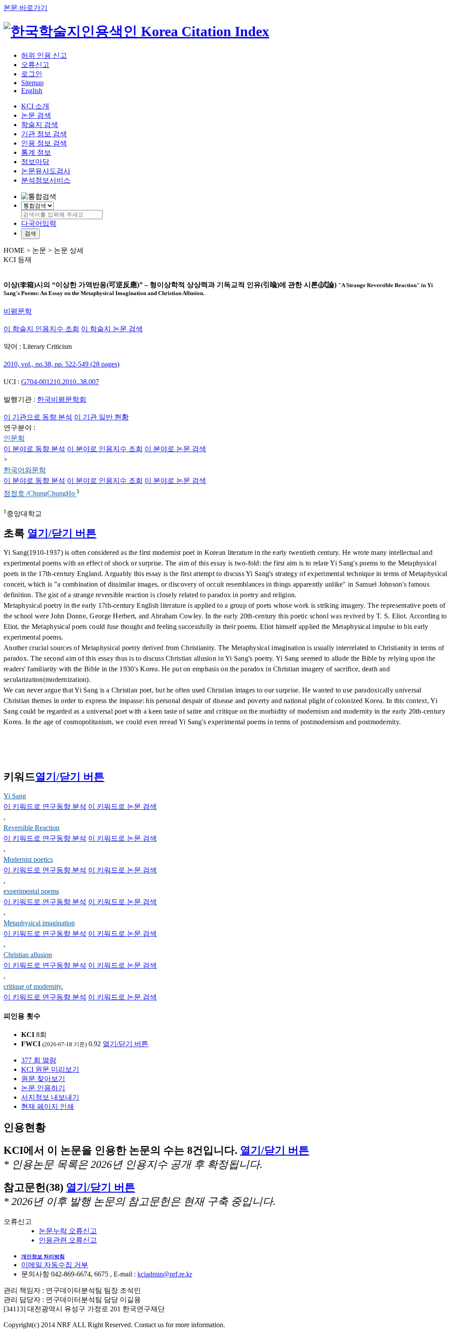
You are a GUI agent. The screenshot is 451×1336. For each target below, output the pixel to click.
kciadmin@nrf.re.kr (164, 1274)
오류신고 (35, 64)
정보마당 (35, 161)
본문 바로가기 (26, 7)
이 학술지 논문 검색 (112, 329)
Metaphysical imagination (39, 923)
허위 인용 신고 (44, 55)
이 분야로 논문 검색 (175, 449)
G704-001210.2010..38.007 (60, 381)
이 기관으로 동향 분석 (38, 417)
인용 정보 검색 (44, 143)
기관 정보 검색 (44, 134)
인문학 (14, 438)
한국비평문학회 (61, 399)
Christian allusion (28, 954)
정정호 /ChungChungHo (40, 494)
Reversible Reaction (31, 827)
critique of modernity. (33, 986)
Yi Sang (15, 796)
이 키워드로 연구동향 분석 (45, 806)
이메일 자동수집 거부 (54, 1265)
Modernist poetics (28, 859)
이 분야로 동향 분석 (34, 449)
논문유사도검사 (45, 171)
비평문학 (18, 311)
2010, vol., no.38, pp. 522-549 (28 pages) (61, 364)
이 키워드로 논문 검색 (122, 806)
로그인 (31, 74)
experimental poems (31, 891)
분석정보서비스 (45, 180)
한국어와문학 (25, 470)
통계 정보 (36, 152)
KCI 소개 (35, 106)
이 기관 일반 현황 (101, 417)
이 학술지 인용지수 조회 (41, 329)
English (31, 90)
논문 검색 (36, 115)
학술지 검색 (39, 124)
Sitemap (32, 82)
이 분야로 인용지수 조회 (105, 449)
